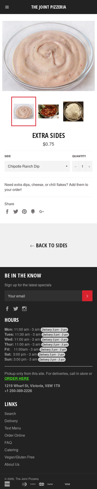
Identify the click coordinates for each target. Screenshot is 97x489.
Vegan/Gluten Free (20, 457)
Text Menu (13, 428)
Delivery (11, 420)
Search (10, 413)
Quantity (79, 156)
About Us (12, 464)
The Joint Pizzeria (48, 7)
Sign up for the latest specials (28, 284)
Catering (11, 449)
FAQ (8, 442)
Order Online (15, 435)
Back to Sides (51, 245)
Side (8, 156)
